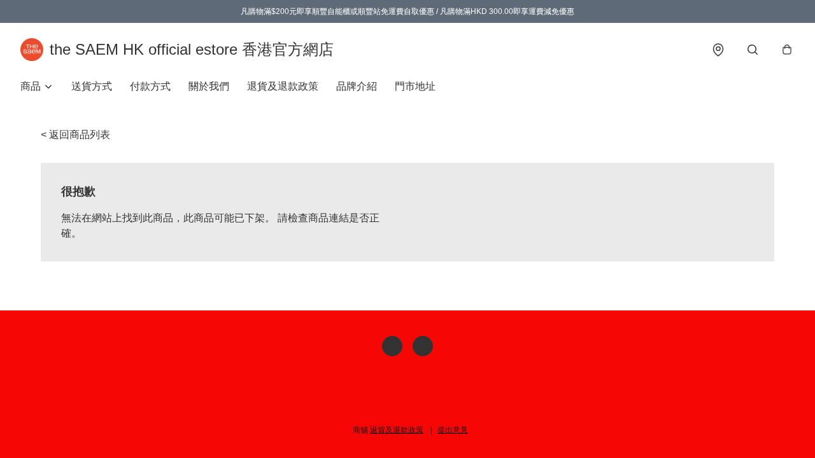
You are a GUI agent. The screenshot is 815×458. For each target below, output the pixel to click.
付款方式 (150, 86)
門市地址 (415, 86)
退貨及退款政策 (282, 86)
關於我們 (208, 86)
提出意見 (452, 430)
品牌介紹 (356, 86)
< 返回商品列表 (75, 134)
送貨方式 (91, 86)
